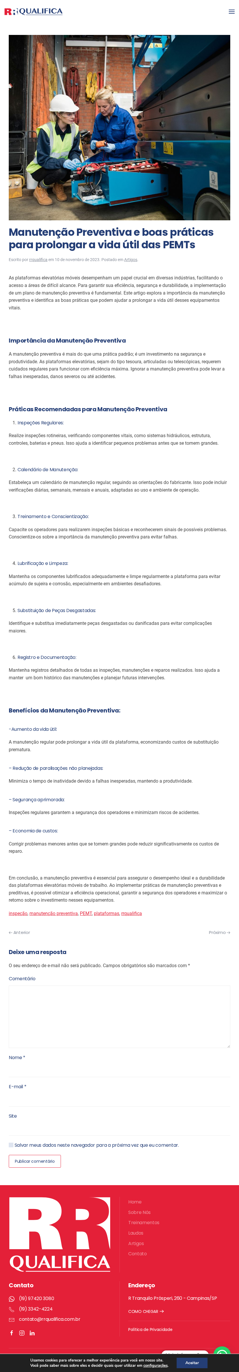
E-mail (17, 1086)
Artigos (130, 259)
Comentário (22, 978)
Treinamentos (143, 1222)
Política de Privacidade (150, 1329)
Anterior (21, 932)
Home (135, 1202)
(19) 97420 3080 (36, 1298)
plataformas (106, 913)
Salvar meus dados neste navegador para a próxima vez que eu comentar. (96, 1145)
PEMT (86, 913)
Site (13, 1116)
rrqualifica (38, 259)
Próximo (218, 932)
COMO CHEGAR (143, 1311)
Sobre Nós (139, 1212)
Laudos (135, 1233)
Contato (137, 1253)
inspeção (18, 913)
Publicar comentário (35, 1161)
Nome (17, 1057)
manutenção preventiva (53, 913)
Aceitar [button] (192, 1363)
